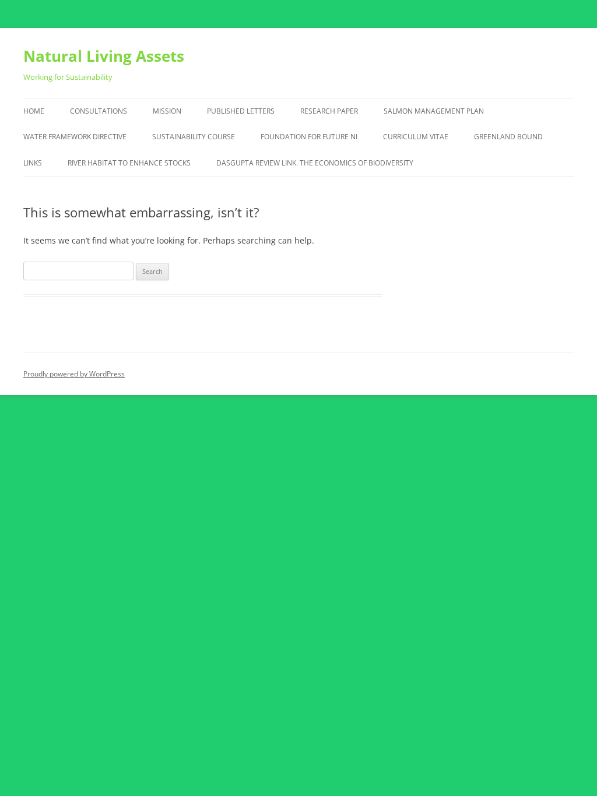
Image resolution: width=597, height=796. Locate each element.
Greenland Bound (508, 137)
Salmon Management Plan (434, 111)
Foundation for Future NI (309, 137)
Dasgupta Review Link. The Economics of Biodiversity (314, 163)
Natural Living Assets (103, 55)
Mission (167, 111)
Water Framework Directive (75, 137)
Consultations (98, 111)
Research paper (329, 111)
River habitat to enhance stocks (129, 163)
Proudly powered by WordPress (74, 374)
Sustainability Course (193, 137)
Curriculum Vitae (415, 137)
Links (32, 163)
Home (33, 111)
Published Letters (241, 111)
